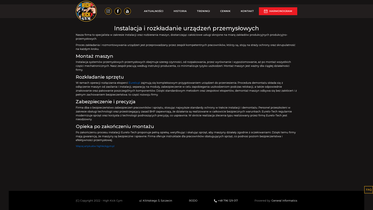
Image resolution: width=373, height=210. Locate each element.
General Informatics (284, 200)
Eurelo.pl (134, 82)
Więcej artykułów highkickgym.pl (95, 146)
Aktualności (153, 11)
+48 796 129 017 (228, 200)
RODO (193, 200)
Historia (180, 11)
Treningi (203, 11)
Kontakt (247, 11)
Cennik (225, 11)
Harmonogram (280, 11)
